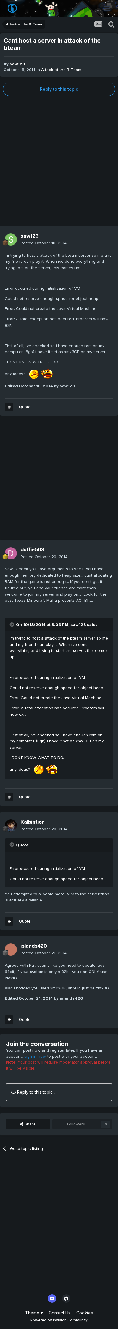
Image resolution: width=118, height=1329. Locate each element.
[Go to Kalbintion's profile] (11, 825)
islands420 (34, 946)
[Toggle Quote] (12, 624)
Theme (33, 1312)
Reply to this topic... (35, 1092)
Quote (25, 406)
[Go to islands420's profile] (11, 949)
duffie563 (32, 549)
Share (29, 1124)
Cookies (84, 1312)
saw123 (17, 63)
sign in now (35, 1056)
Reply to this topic (59, 89)
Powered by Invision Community (59, 1320)
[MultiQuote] (9, 407)
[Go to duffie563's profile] (11, 553)
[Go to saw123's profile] (11, 239)
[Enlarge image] (40, 373)
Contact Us (59, 1312)
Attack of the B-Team (61, 69)
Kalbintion (33, 822)
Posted (44, 242)
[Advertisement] (59, 161)
